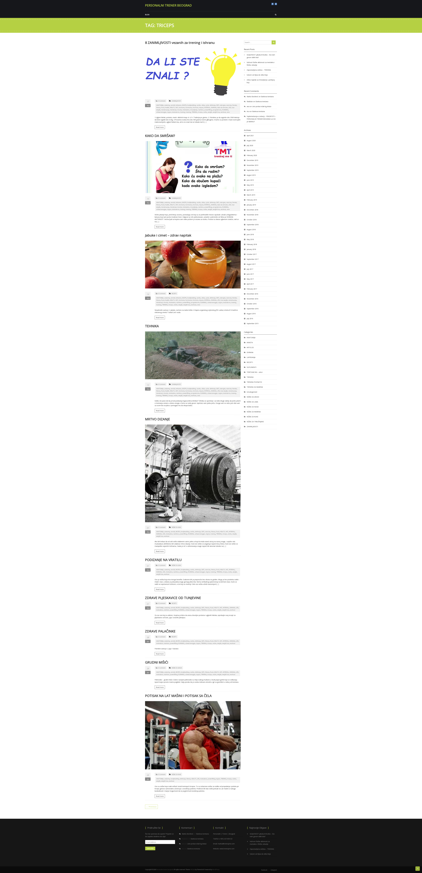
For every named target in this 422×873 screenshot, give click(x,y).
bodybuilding (191, 105)
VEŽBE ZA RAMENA (254, 412)
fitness (158, 107)
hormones (189, 107)
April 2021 (250, 136)
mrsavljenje (193, 110)
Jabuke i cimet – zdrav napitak (168, 235)
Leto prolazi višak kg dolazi (261, 106)
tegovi (169, 112)
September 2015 (252, 323)
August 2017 (251, 264)
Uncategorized (252, 392)
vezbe (205, 112)
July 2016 (250, 318)
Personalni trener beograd (168, 5)
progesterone (217, 110)
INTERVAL (207, 107)
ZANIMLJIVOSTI (176, 101)
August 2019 (251, 175)
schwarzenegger (161, 112)
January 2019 (251, 205)
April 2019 (250, 190)
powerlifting (208, 110)
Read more (160, 127)
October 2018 (251, 220)
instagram (276, 4)
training (182, 112)
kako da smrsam (222, 107)
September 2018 (252, 225)
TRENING (194, 112)
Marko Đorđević (252, 96)
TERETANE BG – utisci (255, 372)
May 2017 (250, 279)
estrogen (223, 105)
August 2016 (251, 314)
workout (223, 112)
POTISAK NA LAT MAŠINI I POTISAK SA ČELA (178, 695)
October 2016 (251, 304)
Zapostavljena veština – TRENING (259, 70)
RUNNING (225, 110)
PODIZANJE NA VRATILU (163, 559)
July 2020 (250, 145)
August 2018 (251, 229)
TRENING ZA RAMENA (255, 387)
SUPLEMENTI (251, 367)
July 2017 (250, 269)
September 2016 (252, 309)
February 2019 (252, 200)
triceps (200, 112)
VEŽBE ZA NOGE (253, 407)
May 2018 (250, 239)
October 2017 (251, 254)
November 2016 (252, 299)
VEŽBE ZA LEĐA (176, 527)
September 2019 (252, 170)
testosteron (175, 112)
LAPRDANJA (251, 357)
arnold (173, 105)
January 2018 (251, 249)
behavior (178, 105)
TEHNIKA (152, 326)
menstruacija (165, 110)
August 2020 (251, 140)
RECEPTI (174, 294)
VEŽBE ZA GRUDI (177, 668)
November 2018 (252, 215)
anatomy (167, 105)
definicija (212, 105)
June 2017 (250, 274)
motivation (186, 110)
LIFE (230, 107)
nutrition (201, 110)
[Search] (274, 42)
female (234, 105)
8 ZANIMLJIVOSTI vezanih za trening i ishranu (180, 42)
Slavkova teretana (267, 96)
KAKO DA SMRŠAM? (160, 135)
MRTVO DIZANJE (157, 419)
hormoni (195, 107)
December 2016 (252, 294)
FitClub (193, 869)
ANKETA (250, 342)
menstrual (173, 110)
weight (210, 112)
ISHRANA (213, 107)
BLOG (147, 15)
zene (228, 112)
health (167, 107)
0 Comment (161, 101)
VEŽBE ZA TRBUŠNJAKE (255, 422)
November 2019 (252, 165)
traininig (188, 112)
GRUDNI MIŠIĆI (156, 662)
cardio (199, 105)
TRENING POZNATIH (254, 382)
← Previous (151, 807)
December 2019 (252, 160)
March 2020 (251, 150)
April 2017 (250, 284)
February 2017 (252, 289)
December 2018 (252, 210)
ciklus (203, 105)
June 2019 (250, 180)
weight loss (216, 112)
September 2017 (252, 259)
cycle (207, 105)
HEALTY (172, 107)
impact (201, 107)
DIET (217, 105)
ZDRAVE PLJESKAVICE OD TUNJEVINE (173, 598)
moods (179, 110)
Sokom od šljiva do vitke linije (257, 75)
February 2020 (252, 155)
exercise (229, 105)
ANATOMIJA (160, 105)
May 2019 (250, 185)
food (162, 107)
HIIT (177, 107)
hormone (182, 107)
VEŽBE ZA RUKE (176, 774)
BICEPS (184, 105)
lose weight (224, 300)
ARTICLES (250, 347)
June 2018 (250, 234)
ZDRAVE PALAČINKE (160, 631)
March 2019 (251, 195)
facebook (272, 4)
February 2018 (252, 244)
